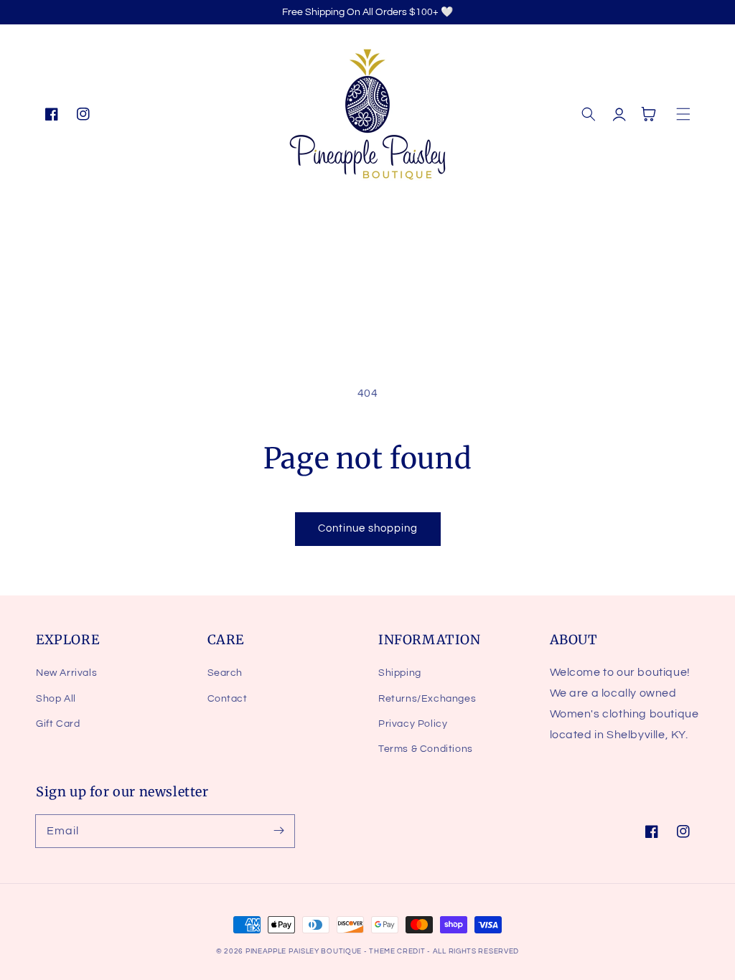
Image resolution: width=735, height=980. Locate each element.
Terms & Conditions (425, 749)
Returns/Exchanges (427, 699)
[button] (588, 114)
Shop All (56, 699)
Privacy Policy (412, 724)
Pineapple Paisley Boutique (304, 951)
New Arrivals (66, 673)
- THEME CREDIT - (398, 951)
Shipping (399, 673)
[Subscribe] (278, 831)
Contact (227, 699)
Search (225, 673)
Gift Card (58, 724)
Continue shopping (368, 528)
